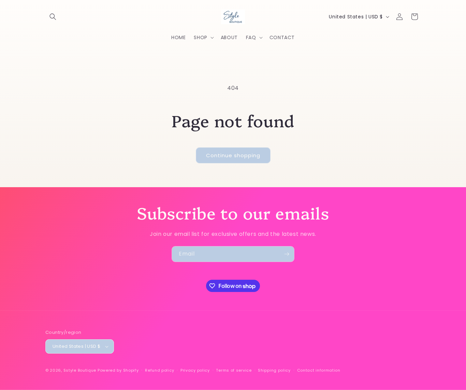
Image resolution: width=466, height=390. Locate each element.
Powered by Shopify (118, 370)
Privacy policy (195, 370)
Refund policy (159, 370)
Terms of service (233, 370)
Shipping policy (274, 370)
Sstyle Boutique (80, 370)
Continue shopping (233, 155)
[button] (52, 16)
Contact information (318, 370)
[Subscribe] (286, 254)
